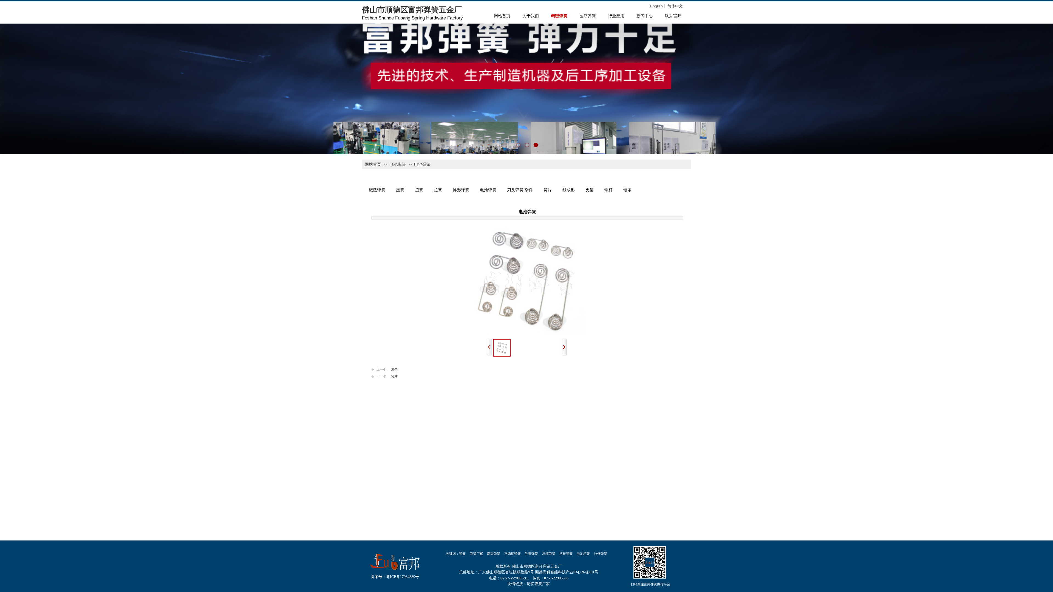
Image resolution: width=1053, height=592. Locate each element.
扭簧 (419, 190)
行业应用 (616, 16)
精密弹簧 (559, 16)
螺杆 (608, 190)
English (656, 6)
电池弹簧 (397, 164)
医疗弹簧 (587, 16)
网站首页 (502, 16)
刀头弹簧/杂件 (520, 190)
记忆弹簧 (377, 190)
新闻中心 (644, 16)
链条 (627, 190)
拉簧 (438, 190)
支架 (589, 190)
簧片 (548, 190)
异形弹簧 (461, 190)
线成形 (568, 190)
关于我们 (530, 16)
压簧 (400, 190)
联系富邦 (673, 16)
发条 (387, 369)
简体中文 (675, 6)
